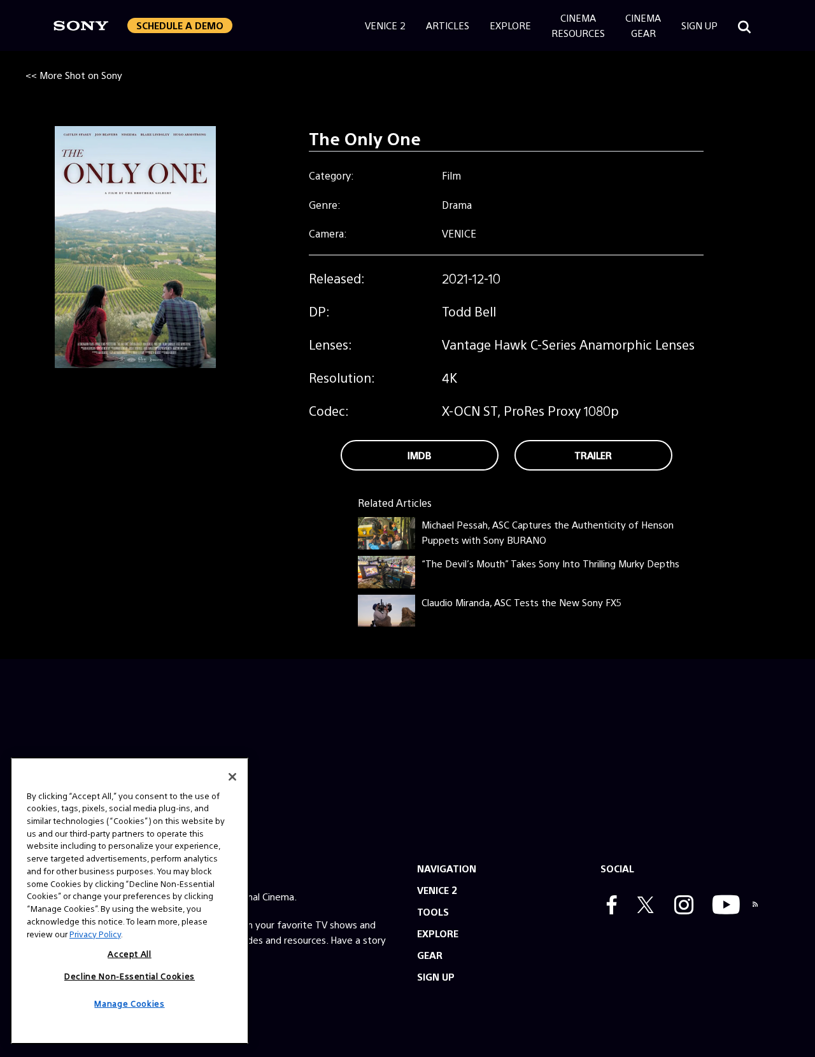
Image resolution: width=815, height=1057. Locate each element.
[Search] (744, 25)
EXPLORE (437, 933)
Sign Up (699, 25)
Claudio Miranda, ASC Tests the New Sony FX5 (521, 602)
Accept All (130, 953)
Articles (447, 25)
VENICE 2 (437, 890)
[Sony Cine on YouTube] (723, 906)
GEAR (430, 955)
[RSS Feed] (755, 906)
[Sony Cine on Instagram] (680, 906)
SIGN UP (436, 976)
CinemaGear (643, 25)
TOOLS (433, 911)
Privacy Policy (95, 933)
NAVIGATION (446, 868)
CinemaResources (578, 25)
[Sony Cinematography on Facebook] (608, 906)
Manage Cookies (129, 1003)
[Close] (232, 777)
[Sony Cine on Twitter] (642, 906)
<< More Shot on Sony (73, 75)
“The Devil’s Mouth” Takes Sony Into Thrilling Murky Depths (550, 563)
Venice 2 (385, 25)
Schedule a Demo (179, 25)
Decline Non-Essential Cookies (129, 975)
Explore (510, 25)
